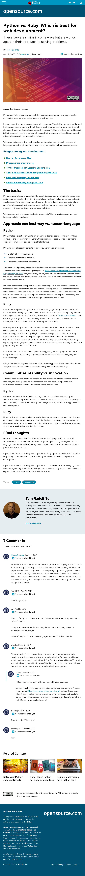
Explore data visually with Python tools (68, 778)
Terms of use (71, 864)
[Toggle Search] (81, 2)
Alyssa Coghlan (17, 555)
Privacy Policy (57, 864)
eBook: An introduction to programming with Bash (31, 172)
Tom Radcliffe (12, 50)
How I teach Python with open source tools (42, 778)
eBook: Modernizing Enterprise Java (24, 182)
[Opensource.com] (22, 12)
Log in (71, 3)
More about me (33, 523)
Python (16, 482)
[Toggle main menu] (4, 2)
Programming (29, 482)
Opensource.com (11, 827)
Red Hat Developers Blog (18, 158)
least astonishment (67, 315)
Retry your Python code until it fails (13, 778)
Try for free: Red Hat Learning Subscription (28, 168)
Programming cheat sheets (20, 163)
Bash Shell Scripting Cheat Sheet (22, 177)
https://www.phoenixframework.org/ (43, 691)
